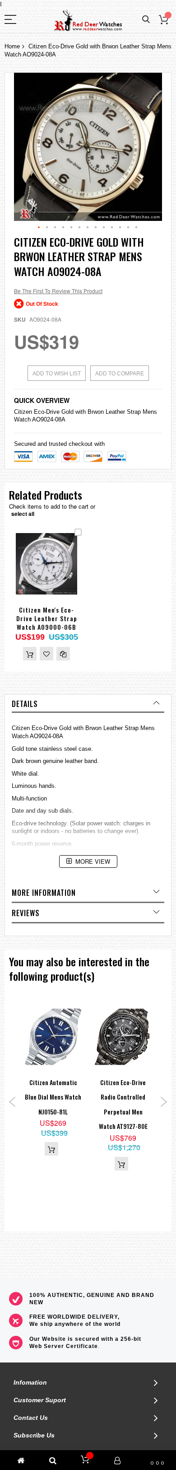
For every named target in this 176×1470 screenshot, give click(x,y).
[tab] (88, 704)
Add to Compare (119, 373)
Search (146, 20)
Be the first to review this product (58, 291)
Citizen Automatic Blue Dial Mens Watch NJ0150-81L (53, 1096)
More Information (44, 892)
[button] (39, 227)
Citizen (23, 411)
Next (163, 1102)
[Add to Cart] (30, 653)
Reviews (26, 913)
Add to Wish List (56, 373)
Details (25, 703)
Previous (12, 1102)
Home (12, 46)
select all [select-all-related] (22, 513)
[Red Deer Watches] (88, 20)
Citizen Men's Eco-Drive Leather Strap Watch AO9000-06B (46, 618)
